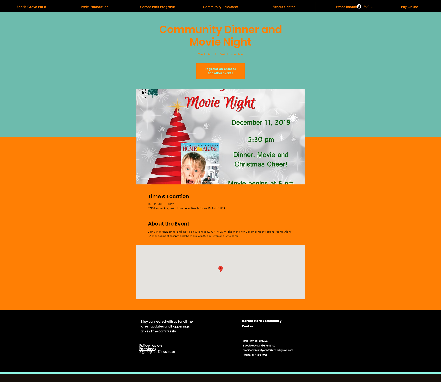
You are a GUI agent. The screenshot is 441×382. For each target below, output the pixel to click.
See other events (220, 73)
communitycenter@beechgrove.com (271, 350)
